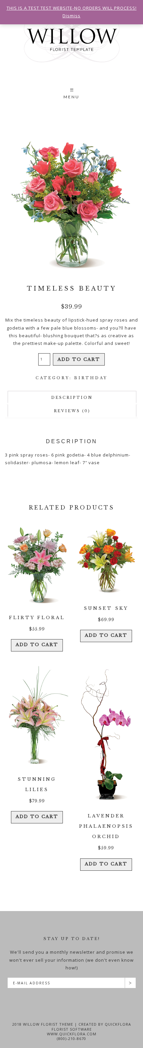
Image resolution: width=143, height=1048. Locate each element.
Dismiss (71, 16)
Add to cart (79, 359)
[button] (71, 94)
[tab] (72, 398)
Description (72, 397)
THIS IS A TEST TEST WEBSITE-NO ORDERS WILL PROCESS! (72, 8)
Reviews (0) (72, 411)
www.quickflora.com (71, 1033)
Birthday (90, 378)
